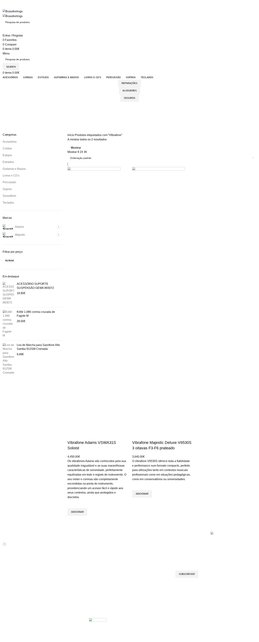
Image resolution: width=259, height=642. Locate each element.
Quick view (71, 520)
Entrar (49, 540)
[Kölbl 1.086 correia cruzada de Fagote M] (8, 324)
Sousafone (9, 195)
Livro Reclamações (56, 564)
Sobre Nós (95, 540)
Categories (10, 123)
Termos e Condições (100, 570)
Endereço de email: (187, 556)
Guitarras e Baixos (14, 168)
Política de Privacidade (101, 576)
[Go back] (7, 106)
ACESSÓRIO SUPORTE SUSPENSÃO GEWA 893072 (35, 285)
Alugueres (129, 90)
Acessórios (10, 141)
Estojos (7, 155)
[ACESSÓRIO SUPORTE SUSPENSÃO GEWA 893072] (8, 293)
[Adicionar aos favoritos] (71, 504)
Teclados (8, 202)
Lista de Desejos (55, 558)
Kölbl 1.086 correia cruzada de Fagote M (36, 313)
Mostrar (76, 147)
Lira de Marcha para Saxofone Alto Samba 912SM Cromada (38, 346)
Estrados (8, 161)
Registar (50, 546)
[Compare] (71, 435)
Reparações (129, 83)
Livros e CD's (11, 175)
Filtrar (9, 260)
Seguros (129, 98)
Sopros (7, 189)
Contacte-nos (96, 546)
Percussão (9, 182)
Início (71, 135)
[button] (77, 512)
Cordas (7, 148)
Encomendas (53, 552)
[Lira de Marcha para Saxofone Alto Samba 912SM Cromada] (8, 359)
